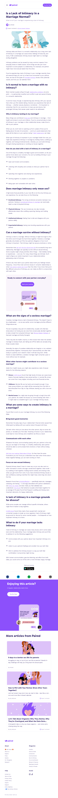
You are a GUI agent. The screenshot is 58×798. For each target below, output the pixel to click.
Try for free (47, 5)
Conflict (31, 749)
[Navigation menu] (7, 5)
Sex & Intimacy (33, 758)
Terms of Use (8, 776)
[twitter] (18, 576)
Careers (7, 758)
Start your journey (27, 284)
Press (6, 755)
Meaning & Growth (33, 764)
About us (7, 751)
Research (7, 762)
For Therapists (8, 760)
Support (7, 784)
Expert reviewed (12, 28)
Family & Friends (33, 766)
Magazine (32, 746)
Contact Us (7, 774)
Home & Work (32, 751)
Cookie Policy (8, 780)
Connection (32, 753)
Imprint (6, 782)
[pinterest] (39, 576)
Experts (7, 753)
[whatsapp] (29, 576)
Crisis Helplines (9, 787)
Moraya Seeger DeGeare (24, 28)
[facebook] (7, 576)
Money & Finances (33, 762)
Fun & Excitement (33, 760)
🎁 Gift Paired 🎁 (9, 749)
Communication (33, 755)
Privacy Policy (8, 778)
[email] (50, 576)
